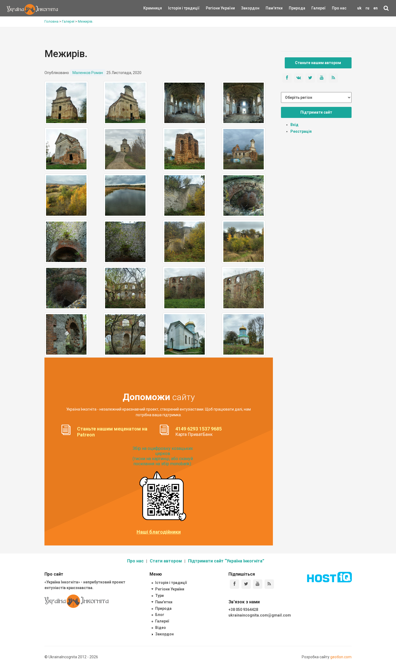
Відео (160, 627)
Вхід (294, 124)
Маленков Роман (87, 73)
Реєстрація (301, 131)
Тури (159, 595)
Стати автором (166, 561)
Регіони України (213, 8)
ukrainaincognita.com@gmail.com (259, 615)
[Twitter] (246, 584)
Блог (159, 614)
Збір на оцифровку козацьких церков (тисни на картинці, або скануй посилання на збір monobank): (163, 456)
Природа (293, 8)
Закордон (245, 8)
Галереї (318, 8)
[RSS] (269, 584)
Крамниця (152, 8)
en (375, 8)
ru (367, 8)
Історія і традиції (176, 8)
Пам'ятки (270, 8)
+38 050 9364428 (243, 609)
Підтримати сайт (316, 112)
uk (359, 8)
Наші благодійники (159, 532)
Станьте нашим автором (318, 63)
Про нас (339, 8)
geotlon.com (341, 657)
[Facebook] (234, 584)
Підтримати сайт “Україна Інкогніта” (226, 561)
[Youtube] (257, 584)
